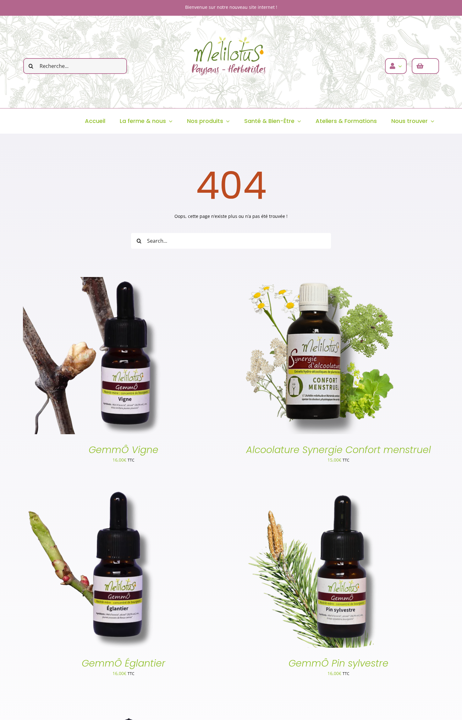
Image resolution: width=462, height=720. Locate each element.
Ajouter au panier (88, 356)
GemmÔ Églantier (123, 663)
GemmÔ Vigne (123, 450)
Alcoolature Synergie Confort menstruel (338, 450)
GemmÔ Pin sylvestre (338, 663)
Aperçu (127, 356)
